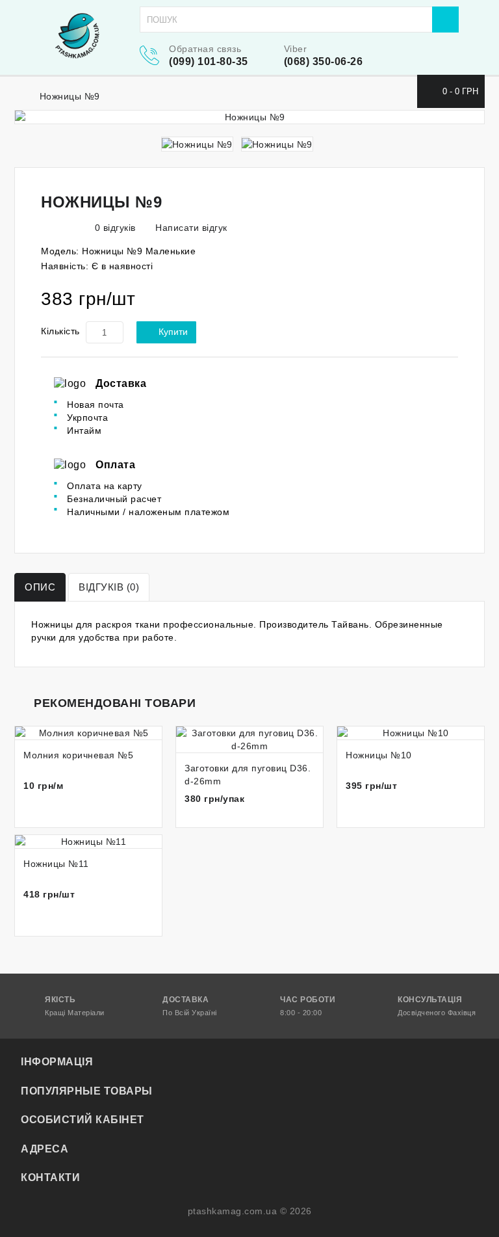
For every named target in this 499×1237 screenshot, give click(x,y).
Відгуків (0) (109, 586)
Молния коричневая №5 (78, 755)
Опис (40, 586)
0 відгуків (115, 227)
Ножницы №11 (56, 863)
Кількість (60, 331)
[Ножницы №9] (249, 117)
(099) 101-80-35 (208, 61)
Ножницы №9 (70, 96)
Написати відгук (190, 227)
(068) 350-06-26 (323, 61)
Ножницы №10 (379, 755)
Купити (173, 331)
